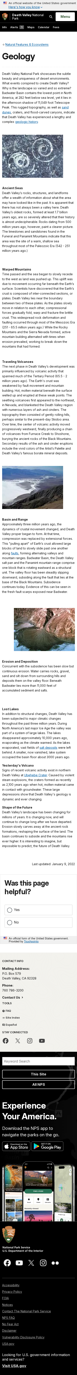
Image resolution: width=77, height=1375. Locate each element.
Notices (7, 1305)
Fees (56, 27)
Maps (30, 27)
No (16, 922)
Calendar (43, 27)
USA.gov (8, 1344)
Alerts (16, 27)
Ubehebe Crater (35, 775)
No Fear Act (10, 1324)
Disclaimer (9, 1330)
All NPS (38, 1084)
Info (4, 27)
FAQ (8, 1010)
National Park (28, 16)
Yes (17, 910)
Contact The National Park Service (26, 1311)
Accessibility (10, 1285)
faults (14, 553)
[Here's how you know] (38, 5)
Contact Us (11, 997)
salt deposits (48, 747)
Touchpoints (31, 941)
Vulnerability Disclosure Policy (23, 1337)
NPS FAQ (8, 1317)
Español (11, 1024)
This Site (38, 1074)
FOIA (5, 1298)
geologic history (26, 122)
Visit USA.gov (14, 1366)
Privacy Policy (12, 1291)
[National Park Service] (5, 17)
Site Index (12, 1017)
